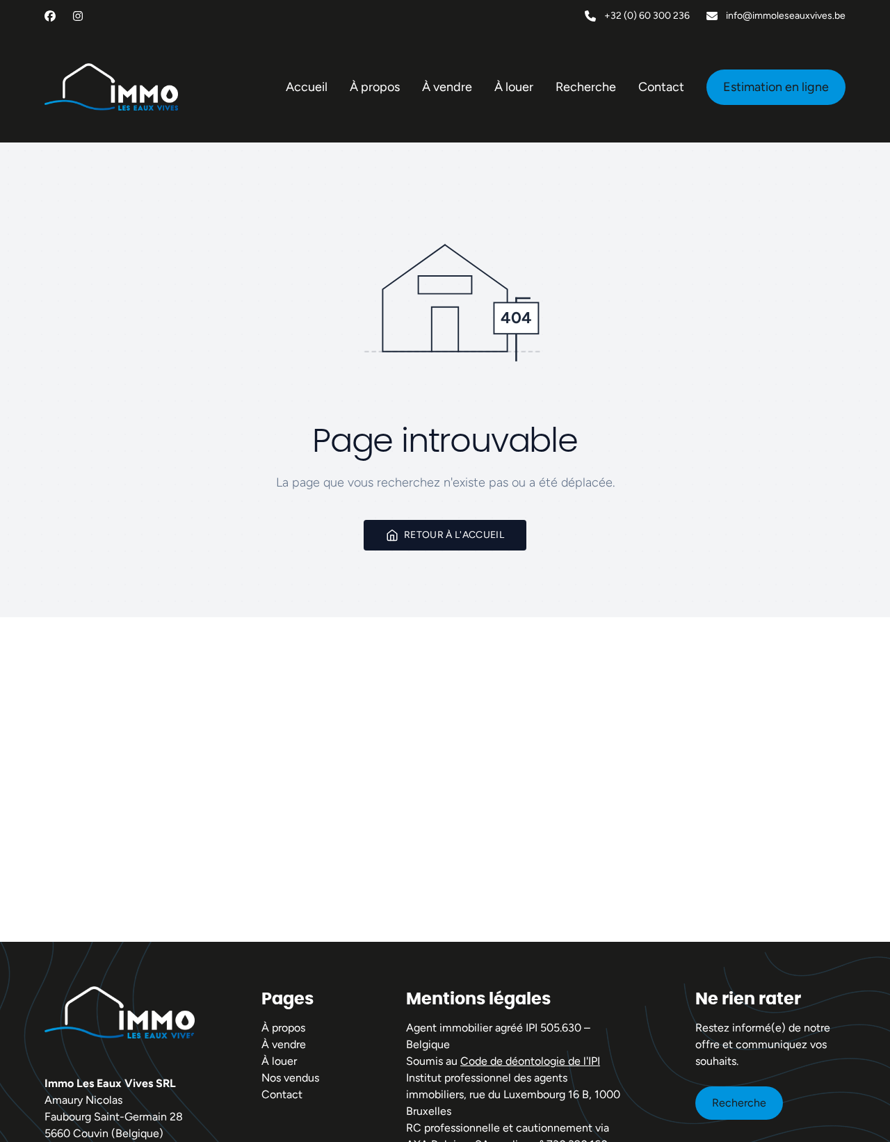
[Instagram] (77, 16)
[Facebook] (50, 16)
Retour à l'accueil (454, 535)
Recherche (739, 1102)
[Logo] (111, 86)
